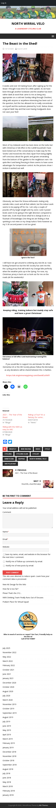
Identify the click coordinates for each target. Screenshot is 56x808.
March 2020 (8, 700)
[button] (52, 36)
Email (5, 539)
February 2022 (9, 665)
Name (5, 531)
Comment (7, 512)
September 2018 (10, 764)
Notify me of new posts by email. (20, 565)
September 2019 (10, 713)
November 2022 (9, 652)
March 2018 (8, 786)
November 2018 (9, 756)
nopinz (21, 459)
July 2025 (6, 648)
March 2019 (8, 739)
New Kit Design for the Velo (14, 584)
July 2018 (6, 773)
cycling (8, 454)
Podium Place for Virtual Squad (16, 602)
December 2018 (9, 752)
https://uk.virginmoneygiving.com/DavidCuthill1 (28, 375)
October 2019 (8, 708)
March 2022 (8, 661)
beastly (12, 449)
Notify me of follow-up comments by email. (24, 561)
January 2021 (8, 678)
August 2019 (8, 717)
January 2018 (8, 795)
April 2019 (7, 734)
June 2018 (7, 777)
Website (6, 547)
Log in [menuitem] (3, 3)
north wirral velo (38, 459)
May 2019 (7, 730)
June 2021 (7, 674)
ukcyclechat (10, 464)
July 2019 (6, 721)
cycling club (22, 454)
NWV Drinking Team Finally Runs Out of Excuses (23, 597)
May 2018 (7, 782)
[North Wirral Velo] (28, 17)
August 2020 (8, 691)
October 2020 (8, 687)
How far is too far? (10, 589)
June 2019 (7, 726)
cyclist (36, 454)
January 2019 (8, 747)
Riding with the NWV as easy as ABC (12, 428)
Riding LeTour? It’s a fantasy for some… (36, 415)
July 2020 (6, 695)
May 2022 (7, 657)
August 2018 (8, 769)
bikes (38, 449)
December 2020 (9, 682)
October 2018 (8, 760)
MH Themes (43, 805)
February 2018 (9, 790)
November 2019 (9, 704)
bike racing (26, 449)
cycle (47, 449)
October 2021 (8, 670)
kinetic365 (9, 459)
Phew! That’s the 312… (12, 593)
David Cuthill (22, 49)
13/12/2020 (9, 49)
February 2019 (9, 743)
